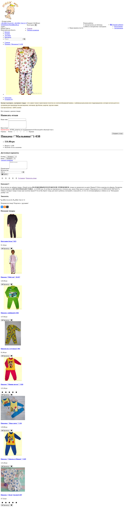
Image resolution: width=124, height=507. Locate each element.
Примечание (5, 168)
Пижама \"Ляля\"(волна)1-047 (11, 495)
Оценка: (3, 131)
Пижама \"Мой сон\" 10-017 (10, 277)
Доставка (8, 35)
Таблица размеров (33, 30)
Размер (3, 156)
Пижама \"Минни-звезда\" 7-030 (12, 384)
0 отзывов (21, 178)
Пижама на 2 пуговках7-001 (10, 348)
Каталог (7, 32)
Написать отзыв (31, 178)
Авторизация (118, 28)
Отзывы (7, 33)
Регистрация (118, 26)
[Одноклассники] (4, 207)
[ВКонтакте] (2, 207)
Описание (8, 97)
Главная (29, 28)
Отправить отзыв (117, 133)
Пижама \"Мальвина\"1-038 (14, 44)
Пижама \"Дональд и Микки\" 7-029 (13, 459)
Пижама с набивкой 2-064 (10, 313)
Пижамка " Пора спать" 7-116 (11, 423)
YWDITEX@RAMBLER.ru (10, 25)
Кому (2, 158)
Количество (5, 170)
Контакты (8, 37)
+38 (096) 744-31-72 (20, 23)
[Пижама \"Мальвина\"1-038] (24, 94)
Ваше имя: (4, 119)
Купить (5, 174)
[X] (7, 207)
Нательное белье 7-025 (8, 241)
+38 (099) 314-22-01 (7, 23)
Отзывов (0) (9, 99)
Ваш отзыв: (4, 128)
